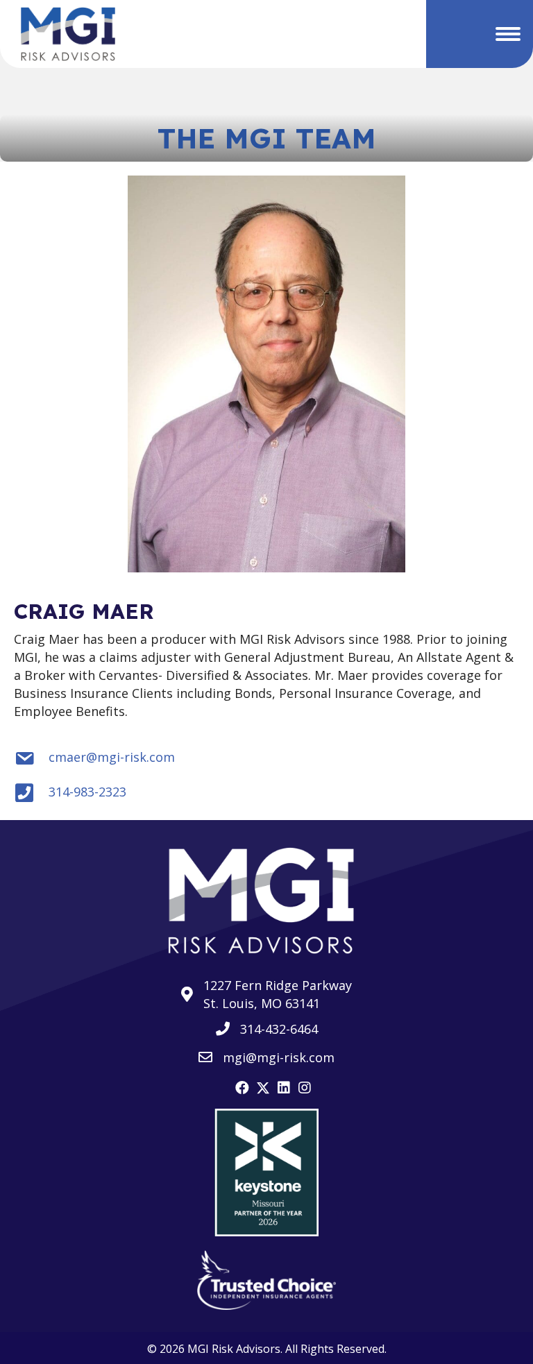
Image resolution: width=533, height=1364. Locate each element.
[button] (242, 1088)
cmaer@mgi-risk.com (112, 757)
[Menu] (508, 34)
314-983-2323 (87, 791)
